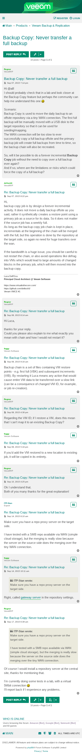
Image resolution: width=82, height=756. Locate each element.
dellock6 (8, 183)
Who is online (13, 718)
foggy (6, 349)
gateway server (31, 597)
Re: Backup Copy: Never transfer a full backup (34, 192)
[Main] (41, 7)
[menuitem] (74, 18)
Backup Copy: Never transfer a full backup (37, 40)
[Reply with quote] (73, 70)
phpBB (30, 747)
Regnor (7, 69)
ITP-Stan (8, 503)
